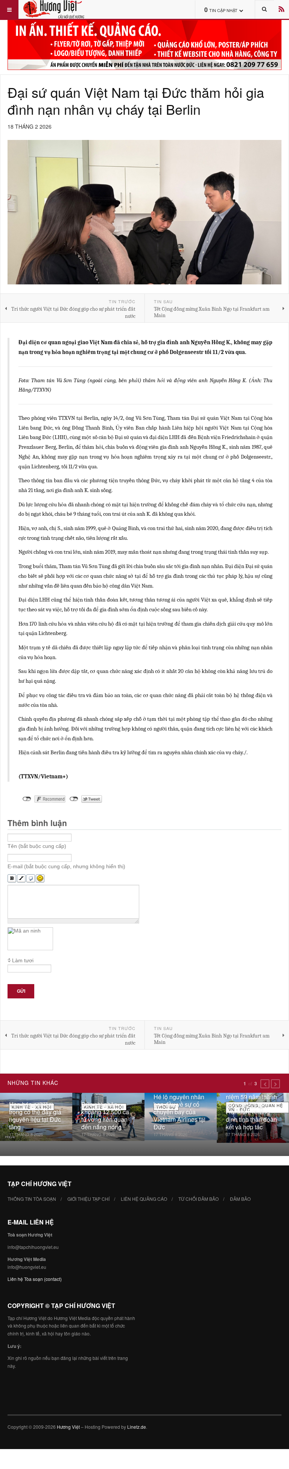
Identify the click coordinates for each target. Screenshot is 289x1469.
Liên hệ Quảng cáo (144, 1199)
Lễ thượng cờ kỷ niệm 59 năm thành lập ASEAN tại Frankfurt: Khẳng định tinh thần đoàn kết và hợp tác (251, 1108)
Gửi (21, 991)
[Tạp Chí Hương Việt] (59, 9)
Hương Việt (68, 1426)
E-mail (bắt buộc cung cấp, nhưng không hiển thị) (66, 866)
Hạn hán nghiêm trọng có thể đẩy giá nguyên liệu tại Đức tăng (35, 1115)
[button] (264, 1083)
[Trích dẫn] (30, 878)
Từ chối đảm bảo (198, 1199)
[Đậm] (12, 878)
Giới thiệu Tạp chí (88, 1199)
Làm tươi (22, 960)
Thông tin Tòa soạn (32, 1199)
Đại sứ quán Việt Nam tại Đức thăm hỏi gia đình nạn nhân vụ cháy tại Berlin (136, 100)
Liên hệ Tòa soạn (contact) (35, 1279)
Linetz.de (136, 1426)
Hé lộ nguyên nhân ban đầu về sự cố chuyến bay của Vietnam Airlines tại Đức (179, 1111)
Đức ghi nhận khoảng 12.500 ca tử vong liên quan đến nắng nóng (105, 1115)
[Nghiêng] (21, 878)
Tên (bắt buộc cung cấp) (37, 846)
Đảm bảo (240, 1199)
